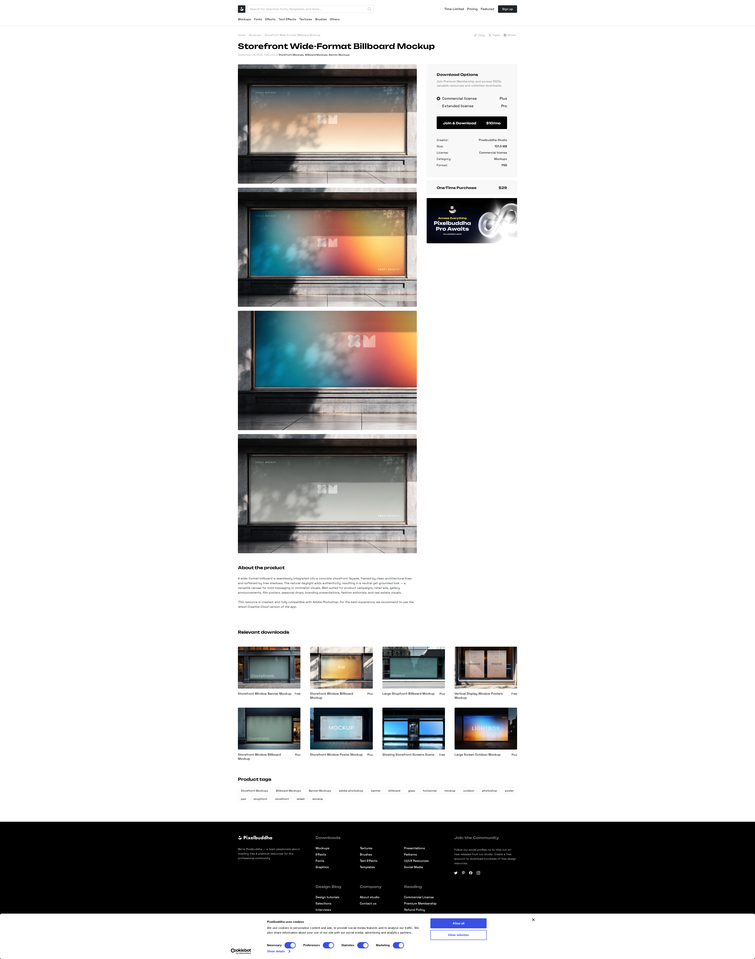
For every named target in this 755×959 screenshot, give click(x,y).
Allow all (458, 923)
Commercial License (419, 897)
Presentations (414, 848)
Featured (487, 9)
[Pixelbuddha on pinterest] (463, 873)
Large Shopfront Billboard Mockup (408, 694)
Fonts (258, 19)
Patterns (410, 854)
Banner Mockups (339, 54)
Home (241, 35)
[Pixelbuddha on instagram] (478, 873)
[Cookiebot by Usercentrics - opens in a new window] (241, 951)
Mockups (244, 19)
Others (335, 19)
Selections (323, 903)
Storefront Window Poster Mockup (336, 755)
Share (512, 35)
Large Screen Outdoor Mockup (478, 755)
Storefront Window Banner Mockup (264, 694)
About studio (369, 897)
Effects (270, 19)
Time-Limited (454, 9)
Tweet (496, 35)
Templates (367, 867)
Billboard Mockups (316, 54)
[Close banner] (533, 919)
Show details (276, 951)
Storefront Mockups (291, 54)
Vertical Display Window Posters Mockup (479, 696)
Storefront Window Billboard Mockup (331, 696)
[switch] (328, 945)
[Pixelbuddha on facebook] (471, 873)
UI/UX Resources (416, 860)
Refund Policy (414, 909)
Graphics (322, 867)
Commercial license (493, 152)
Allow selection (458, 935)
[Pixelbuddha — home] (241, 9)
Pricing (472, 9)
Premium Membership (420, 903)
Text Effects (287, 19)
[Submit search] (369, 9)
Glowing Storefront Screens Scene (408, 755)
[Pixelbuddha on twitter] (456, 873)
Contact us (368, 903)
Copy (481, 35)
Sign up (507, 9)
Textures (305, 19)
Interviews (323, 909)
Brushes (321, 19)
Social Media (413, 867)
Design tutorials (327, 897)
